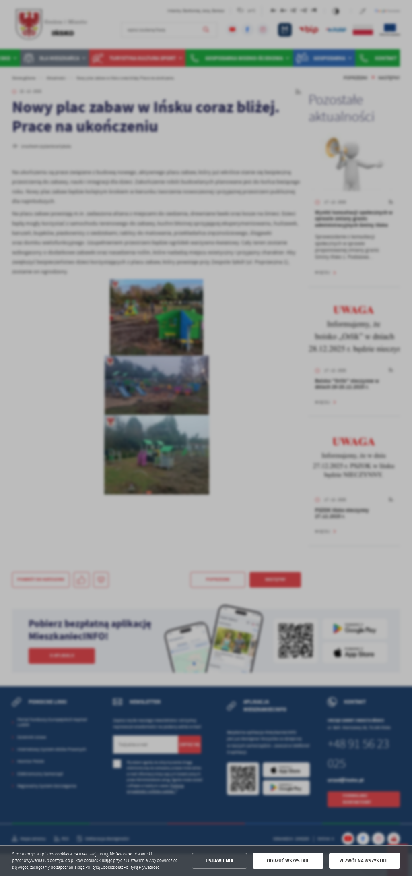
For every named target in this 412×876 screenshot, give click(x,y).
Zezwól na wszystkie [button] (364, 860)
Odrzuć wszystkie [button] (288, 860)
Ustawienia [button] (219, 860)
